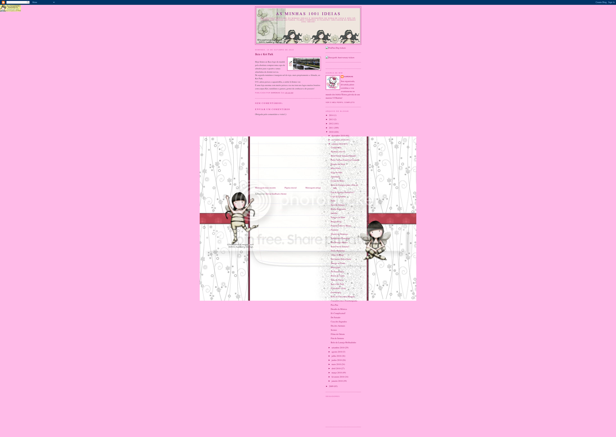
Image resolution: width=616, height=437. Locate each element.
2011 (331, 127)
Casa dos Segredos (339, 321)
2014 (331, 115)
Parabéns (334, 229)
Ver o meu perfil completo (340, 102)
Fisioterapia (336, 292)
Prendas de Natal (338, 164)
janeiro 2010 (337, 380)
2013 (331, 119)
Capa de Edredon (338, 196)
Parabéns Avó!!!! (338, 151)
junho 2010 (337, 360)
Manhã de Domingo (339, 234)
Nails (333, 200)
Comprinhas (336, 147)
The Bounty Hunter (339, 242)
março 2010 (337, 372)
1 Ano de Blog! (337, 254)
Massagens (335, 267)
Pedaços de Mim (338, 217)
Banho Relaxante (338, 209)
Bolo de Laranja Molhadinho (343, 342)
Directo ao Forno (338, 263)
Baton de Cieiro (338, 275)
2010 (331, 131)
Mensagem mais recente (265, 187)
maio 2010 (336, 364)
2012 (331, 123)
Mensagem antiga (313, 187)
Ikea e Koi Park (337, 284)
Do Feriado (335, 317)
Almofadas (335, 176)
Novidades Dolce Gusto (341, 259)
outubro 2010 (338, 143)
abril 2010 (336, 368)
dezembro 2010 (339, 135)
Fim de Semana (337, 338)
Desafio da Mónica (339, 309)
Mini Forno (336, 168)
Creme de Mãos (337, 180)
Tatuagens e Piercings (340, 238)
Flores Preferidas (338, 250)
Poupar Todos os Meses (341, 225)
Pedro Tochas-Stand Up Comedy (345, 159)
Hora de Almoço (338, 204)
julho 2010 (337, 355)
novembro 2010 (339, 139)
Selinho (334, 213)
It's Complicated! (338, 313)
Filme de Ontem (338, 334)
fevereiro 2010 (338, 376)
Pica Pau (334, 304)
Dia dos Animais (338, 325)
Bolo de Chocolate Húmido (343, 296)
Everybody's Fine (338, 288)
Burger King (336, 221)
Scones (334, 329)
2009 (331, 386)
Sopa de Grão (336, 172)
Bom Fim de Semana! (340, 246)
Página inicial (291, 187)
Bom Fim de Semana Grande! (343, 155)
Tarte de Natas (337, 279)
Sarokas (348, 76)
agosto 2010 (337, 351)
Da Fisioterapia (337, 271)
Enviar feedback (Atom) (276, 193)
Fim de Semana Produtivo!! (342, 192)
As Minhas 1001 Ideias (308, 13)
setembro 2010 (338, 347)
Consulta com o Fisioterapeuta (344, 300)
